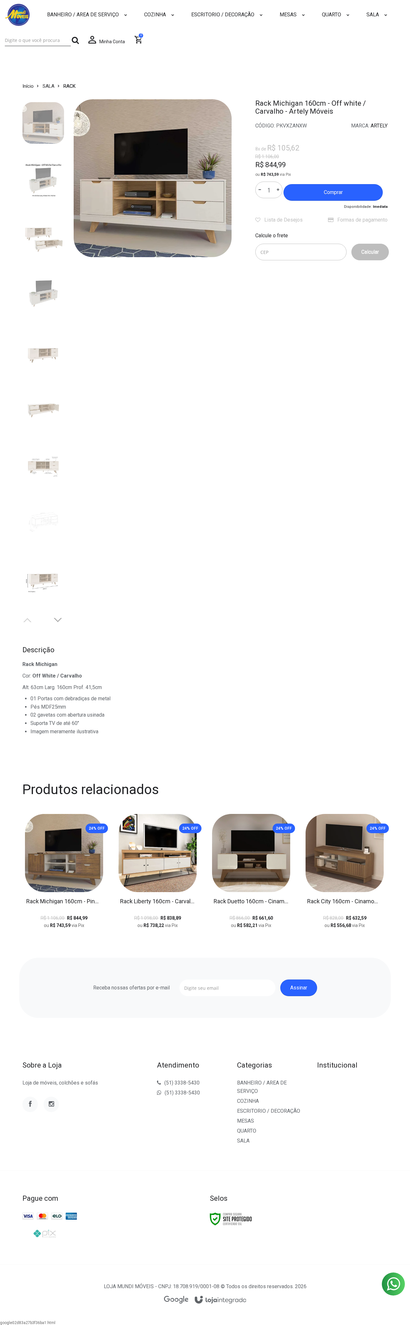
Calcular (370, 252)
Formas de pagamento (362, 220)
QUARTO (246, 1131)
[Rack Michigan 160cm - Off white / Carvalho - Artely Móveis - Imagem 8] (43, 522)
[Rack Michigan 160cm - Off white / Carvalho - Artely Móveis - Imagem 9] (43, 579)
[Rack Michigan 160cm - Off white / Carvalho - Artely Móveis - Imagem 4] (43, 294)
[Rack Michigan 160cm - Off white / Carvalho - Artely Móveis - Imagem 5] (43, 351)
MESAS (245, 1121)
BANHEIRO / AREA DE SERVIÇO (262, 1087)
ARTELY (379, 126)
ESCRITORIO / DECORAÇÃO (268, 1111)
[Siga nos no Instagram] (51, 1104)
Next (58, 619)
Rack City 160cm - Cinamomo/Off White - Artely (344, 901)
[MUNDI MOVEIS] (17, 14)
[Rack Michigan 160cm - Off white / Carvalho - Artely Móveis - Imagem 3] (43, 237)
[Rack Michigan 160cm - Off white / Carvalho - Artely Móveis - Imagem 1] (43, 123)
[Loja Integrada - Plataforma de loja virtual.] (221, 1300)
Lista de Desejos (283, 220)
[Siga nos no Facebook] (30, 1104)
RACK (69, 86)
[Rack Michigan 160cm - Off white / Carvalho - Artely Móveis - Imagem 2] (43, 180)
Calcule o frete (271, 235)
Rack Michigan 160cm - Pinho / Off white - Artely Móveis (63, 901)
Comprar (333, 192)
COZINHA (248, 1101)
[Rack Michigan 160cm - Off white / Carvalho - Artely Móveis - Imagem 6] (43, 408)
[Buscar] (75, 40)
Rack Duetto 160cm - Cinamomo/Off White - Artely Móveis (251, 901)
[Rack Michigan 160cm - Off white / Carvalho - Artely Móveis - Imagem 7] (43, 465)
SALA (48, 86)
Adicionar (78, 876)
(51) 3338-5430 (182, 1083)
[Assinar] (298, 988)
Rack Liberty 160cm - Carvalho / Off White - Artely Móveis (157, 901)
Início (28, 86)
